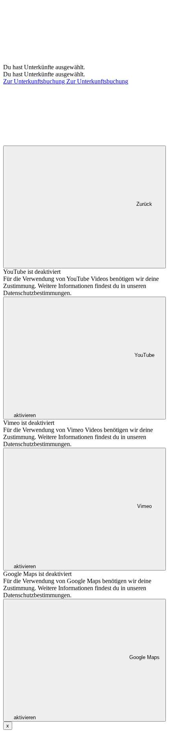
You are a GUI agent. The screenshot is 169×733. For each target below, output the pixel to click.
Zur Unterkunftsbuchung (34, 81)
